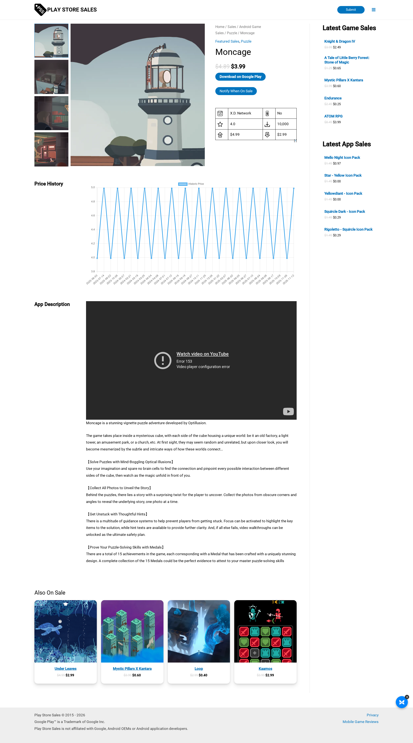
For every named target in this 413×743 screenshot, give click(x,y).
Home (219, 27)
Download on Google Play (240, 76)
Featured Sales (227, 41)
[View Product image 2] (51, 77)
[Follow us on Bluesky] (402, 702)
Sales (232, 27)
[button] (351, 10)
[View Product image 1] (51, 41)
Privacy (373, 715)
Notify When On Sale (236, 91)
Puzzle (232, 33)
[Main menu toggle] (374, 10)
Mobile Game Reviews (361, 722)
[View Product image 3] (51, 113)
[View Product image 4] (51, 149)
